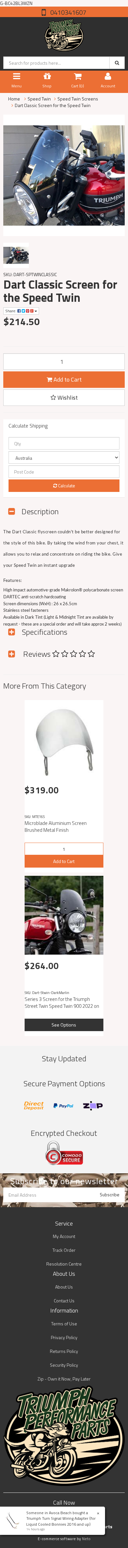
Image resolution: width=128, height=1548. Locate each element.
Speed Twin (39, 98)
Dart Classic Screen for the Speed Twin (53, 105)
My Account (64, 1236)
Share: (11, 311)
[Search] (117, 62)
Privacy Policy (64, 1337)
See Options (64, 1024)
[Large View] (16, 255)
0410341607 (67, 12)
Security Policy (64, 1364)
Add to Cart (67, 379)
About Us (64, 1286)
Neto (86, 1538)
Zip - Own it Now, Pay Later (64, 1378)
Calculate (66, 485)
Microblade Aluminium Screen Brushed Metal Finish (56, 826)
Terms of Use (64, 1323)
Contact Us (64, 1300)
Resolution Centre (64, 1263)
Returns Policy (64, 1351)
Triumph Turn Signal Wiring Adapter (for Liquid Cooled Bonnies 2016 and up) (61, 1521)
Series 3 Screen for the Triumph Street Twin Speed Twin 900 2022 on (62, 1002)
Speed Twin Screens (77, 98)
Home (14, 98)
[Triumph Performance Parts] (64, 33)
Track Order (64, 1250)
